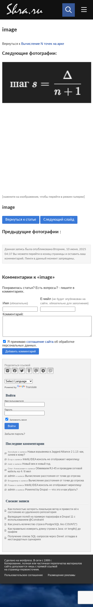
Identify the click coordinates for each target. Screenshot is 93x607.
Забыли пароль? (15, 433)
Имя (15, 303)
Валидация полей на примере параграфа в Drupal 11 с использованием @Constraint (41, 518)
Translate (31, 387)
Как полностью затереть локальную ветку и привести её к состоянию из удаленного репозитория (43, 511)
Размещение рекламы (61, 575)
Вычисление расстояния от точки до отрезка (52, 476)
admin (11, 476)
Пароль (8, 409)
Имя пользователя (14, 401)
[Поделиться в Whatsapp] (50, 371)
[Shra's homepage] (26, 9)
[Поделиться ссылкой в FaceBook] (15, 371)
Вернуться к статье (20, 220)
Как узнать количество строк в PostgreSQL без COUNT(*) (42, 524)
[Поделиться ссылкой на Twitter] (22, 371)
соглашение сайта (39, 341)
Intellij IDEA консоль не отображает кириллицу (51, 459)
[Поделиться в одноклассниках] (29, 371)
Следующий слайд (58, 220)
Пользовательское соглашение (23, 575)
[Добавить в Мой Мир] (36, 371)
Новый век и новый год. (36, 463)
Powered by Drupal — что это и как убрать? (51, 489)
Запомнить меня (18, 420)
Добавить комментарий (20, 351)
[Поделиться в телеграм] (43, 371)
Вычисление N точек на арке (42, 43)
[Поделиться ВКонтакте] (8, 371)
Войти (12, 426)
